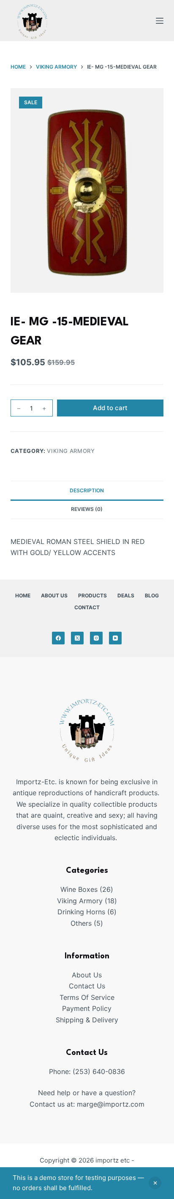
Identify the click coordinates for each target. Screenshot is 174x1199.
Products (92, 595)
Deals (125, 595)
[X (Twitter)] (77, 638)
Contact (87, 607)
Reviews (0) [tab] (87, 509)
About (82, 975)
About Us (54, 595)
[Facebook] (58, 638)
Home (22, 595)
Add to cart (110, 408)
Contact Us (87, 986)
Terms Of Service (87, 997)
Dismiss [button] (155, 1183)
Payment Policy (86, 1008)
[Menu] (159, 21)
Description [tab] (87, 490)
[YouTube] (115, 638)
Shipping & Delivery (87, 1020)
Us (97, 975)
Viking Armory (71, 450)
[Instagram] (96, 638)
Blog (152, 595)
